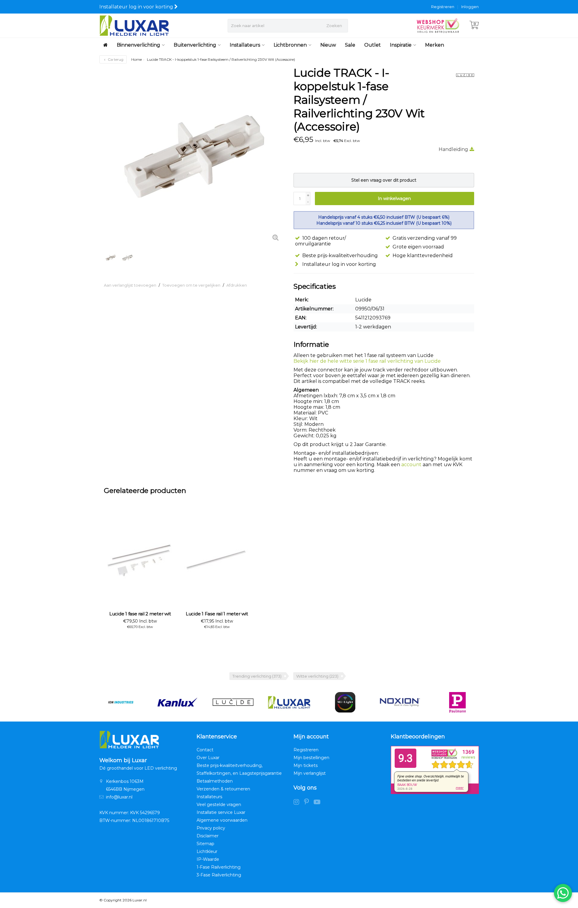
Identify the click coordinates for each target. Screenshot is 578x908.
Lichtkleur (207, 851)
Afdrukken (236, 285)
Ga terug (115, 59)
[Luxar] (289, 702)
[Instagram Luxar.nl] (299, 802)
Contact (205, 750)
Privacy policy (211, 828)
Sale (350, 45)
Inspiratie (401, 45)
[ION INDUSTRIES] (120, 702)
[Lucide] (463, 75)
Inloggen (470, 6)
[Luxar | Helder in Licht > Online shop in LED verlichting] (134, 25)
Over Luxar (208, 757)
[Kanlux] (177, 702)
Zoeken (334, 25)
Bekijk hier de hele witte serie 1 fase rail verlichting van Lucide (367, 361)
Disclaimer (208, 836)
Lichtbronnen (290, 45)
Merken (434, 45)
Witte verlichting (317, 676)
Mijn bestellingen (311, 757)
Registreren (442, 6)
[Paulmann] (457, 702)
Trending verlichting (256, 676)
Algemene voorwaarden (222, 820)
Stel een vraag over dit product (383, 180)
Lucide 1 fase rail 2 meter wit (140, 614)
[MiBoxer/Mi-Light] (345, 702)
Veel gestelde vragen (219, 804)
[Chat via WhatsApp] (563, 893)
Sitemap (205, 843)
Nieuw (328, 45)
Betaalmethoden (215, 781)
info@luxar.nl (119, 797)
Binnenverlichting (138, 45)
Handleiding (453, 149)
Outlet (372, 45)
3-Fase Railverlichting (219, 875)
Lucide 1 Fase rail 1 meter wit (217, 614)
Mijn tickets (306, 765)
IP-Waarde (208, 859)
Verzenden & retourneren (223, 789)
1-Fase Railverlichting (219, 867)
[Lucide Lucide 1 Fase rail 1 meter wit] (217, 559)
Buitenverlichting (195, 45)
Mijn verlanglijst (310, 773)
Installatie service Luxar (221, 812)
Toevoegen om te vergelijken (191, 285)
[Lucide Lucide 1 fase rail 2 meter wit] (140, 559)
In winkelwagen (394, 198)
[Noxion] (401, 702)
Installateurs (245, 45)
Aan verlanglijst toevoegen (130, 285)
